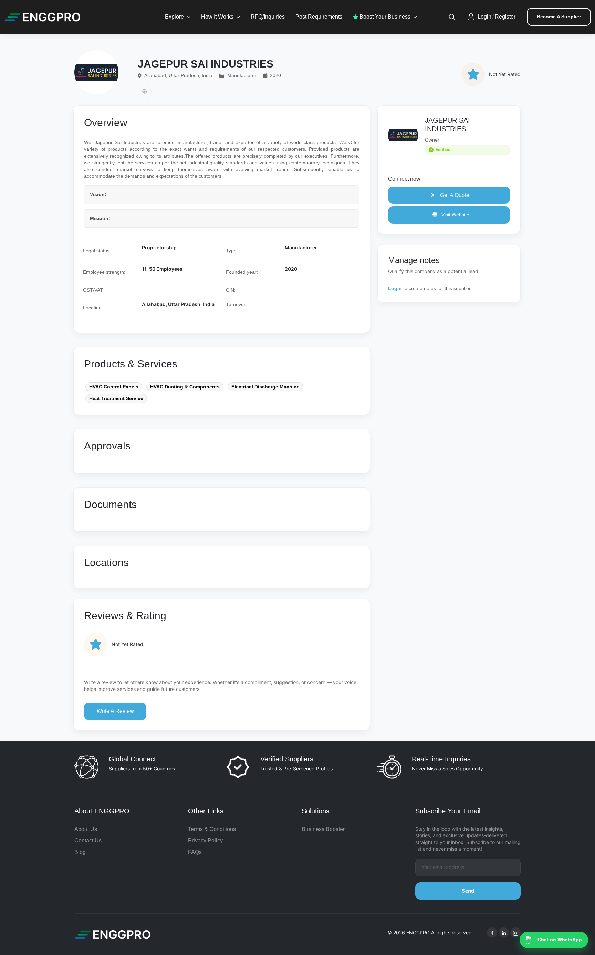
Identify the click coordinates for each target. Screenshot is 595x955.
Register (505, 17)
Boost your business (384, 17)
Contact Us (88, 840)
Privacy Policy (205, 840)
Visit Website (454, 214)
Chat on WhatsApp (559, 939)
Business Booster (323, 829)
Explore (174, 17)
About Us (85, 829)
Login (484, 17)
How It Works (217, 17)
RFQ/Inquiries (268, 17)
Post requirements (318, 17)
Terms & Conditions (212, 829)
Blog (80, 852)
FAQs (195, 852)
